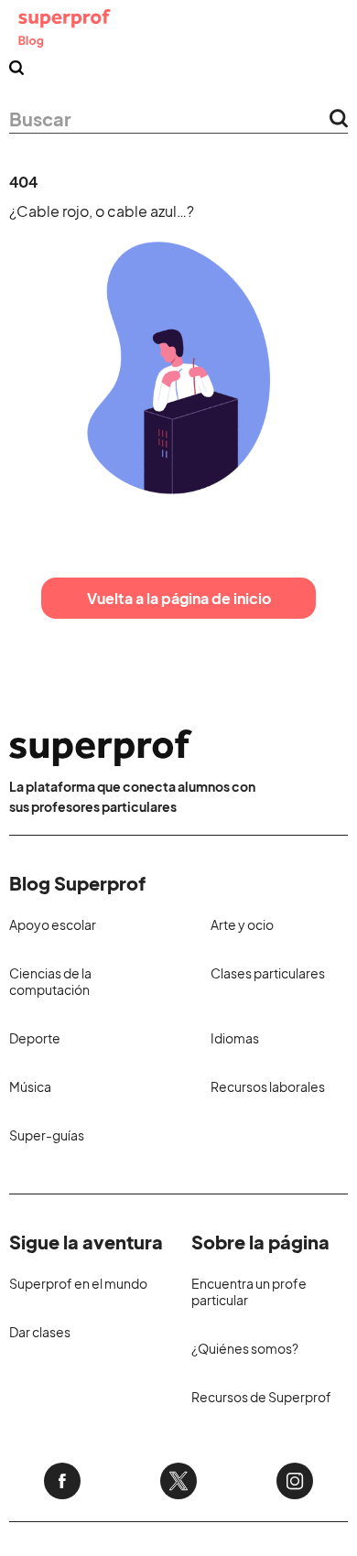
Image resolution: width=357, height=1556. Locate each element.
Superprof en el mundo (78, 1283)
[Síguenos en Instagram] (294, 1481)
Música (30, 1086)
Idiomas (235, 1038)
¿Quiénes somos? (244, 1348)
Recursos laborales (268, 1086)
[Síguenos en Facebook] (62, 1481)
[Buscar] (16, 68)
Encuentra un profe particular (249, 1291)
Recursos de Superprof (261, 1397)
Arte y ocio (242, 924)
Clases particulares (268, 973)
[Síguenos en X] (178, 1481)
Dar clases (39, 1332)
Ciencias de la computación (50, 981)
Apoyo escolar (52, 924)
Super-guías (46, 1135)
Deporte (34, 1038)
